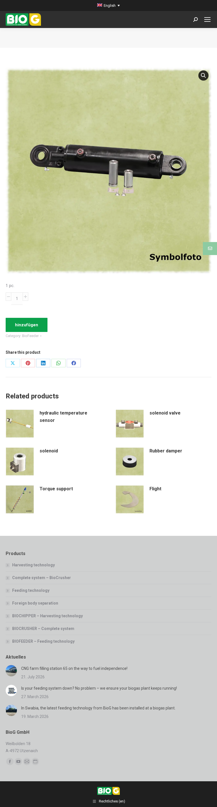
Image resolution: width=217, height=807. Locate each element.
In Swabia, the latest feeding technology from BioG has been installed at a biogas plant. (98, 708)
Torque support (56, 488)
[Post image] (11, 670)
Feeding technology (30, 590)
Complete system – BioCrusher (41, 577)
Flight (155, 488)
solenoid (49, 451)
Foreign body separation (35, 603)
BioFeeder (30, 336)
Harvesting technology (33, 565)
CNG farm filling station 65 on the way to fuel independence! (74, 668)
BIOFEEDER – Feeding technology (43, 641)
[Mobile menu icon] (207, 19)
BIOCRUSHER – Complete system (43, 628)
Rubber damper (165, 451)
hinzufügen (26, 324)
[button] (203, 75)
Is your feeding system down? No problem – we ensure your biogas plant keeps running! (99, 688)
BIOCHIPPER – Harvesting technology (47, 616)
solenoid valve (165, 413)
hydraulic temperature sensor (63, 416)
